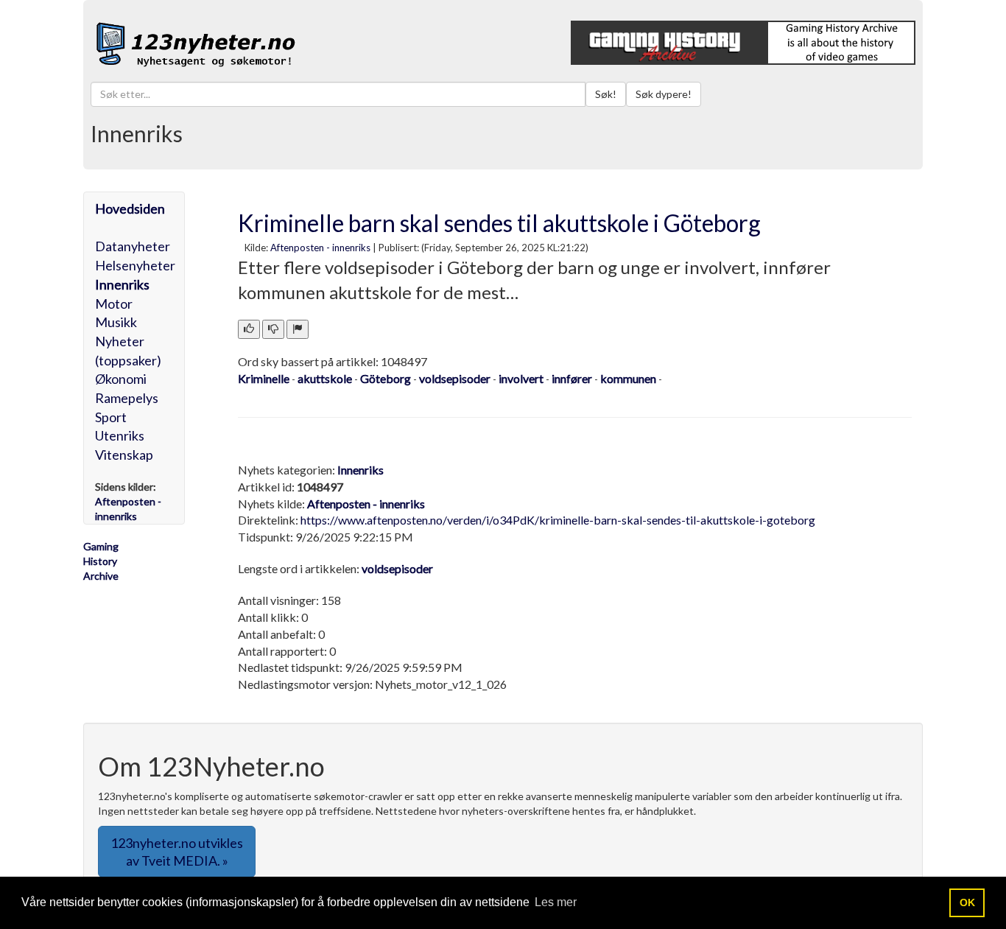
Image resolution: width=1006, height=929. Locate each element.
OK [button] (967, 902)
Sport (111, 417)
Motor (114, 303)
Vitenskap (124, 454)
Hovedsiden (130, 208)
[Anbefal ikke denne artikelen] (273, 329)
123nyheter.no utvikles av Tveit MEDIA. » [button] (176, 852)
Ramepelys (126, 398)
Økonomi (121, 379)
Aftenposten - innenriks (320, 247)
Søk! (605, 94)
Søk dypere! (664, 94)
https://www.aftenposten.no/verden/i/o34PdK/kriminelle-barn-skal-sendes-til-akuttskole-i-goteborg (557, 520)
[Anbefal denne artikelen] (249, 329)
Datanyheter (132, 246)
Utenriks (119, 435)
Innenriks (122, 284)
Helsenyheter (135, 265)
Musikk (116, 322)
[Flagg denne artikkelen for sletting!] (297, 329)
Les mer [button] (556, 902)
